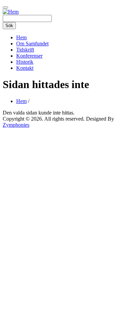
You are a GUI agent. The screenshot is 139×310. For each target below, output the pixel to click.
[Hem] (11, 12)
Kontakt (24, 68)
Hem (21, 37)
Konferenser (29, 56)
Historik (24, 62)
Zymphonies (16, 125)
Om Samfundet (32, 43)
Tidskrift (25, 50)
